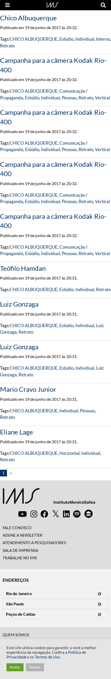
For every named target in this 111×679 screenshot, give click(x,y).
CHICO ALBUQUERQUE (34, 39)
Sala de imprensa (20, 550)
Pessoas (69, 97)
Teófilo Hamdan (23, 268)
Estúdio (66, 39)
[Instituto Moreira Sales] (49, 497)
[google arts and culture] (88, 513)
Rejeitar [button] (35, 667)
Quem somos (16, 634)
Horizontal (69, 453)
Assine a (22, 535)
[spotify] (77, 513)
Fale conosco (17, 527)
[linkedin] (66, 513)
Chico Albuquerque (28, 18)
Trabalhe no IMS (20, 557)
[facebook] (44, 513)
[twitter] (55, 514)
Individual (84, 39)
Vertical (102, 97)
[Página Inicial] (53, 4)
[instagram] (33, 513)
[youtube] (22, 513)
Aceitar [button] (15, 667)
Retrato (7, 45)
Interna (103, 39)
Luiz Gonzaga (19, 304)
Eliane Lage (16, 432)
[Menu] (7, 5)
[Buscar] (103, 5)
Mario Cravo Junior (28, 389)
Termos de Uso (47, 657)
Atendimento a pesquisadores (34, 542)
